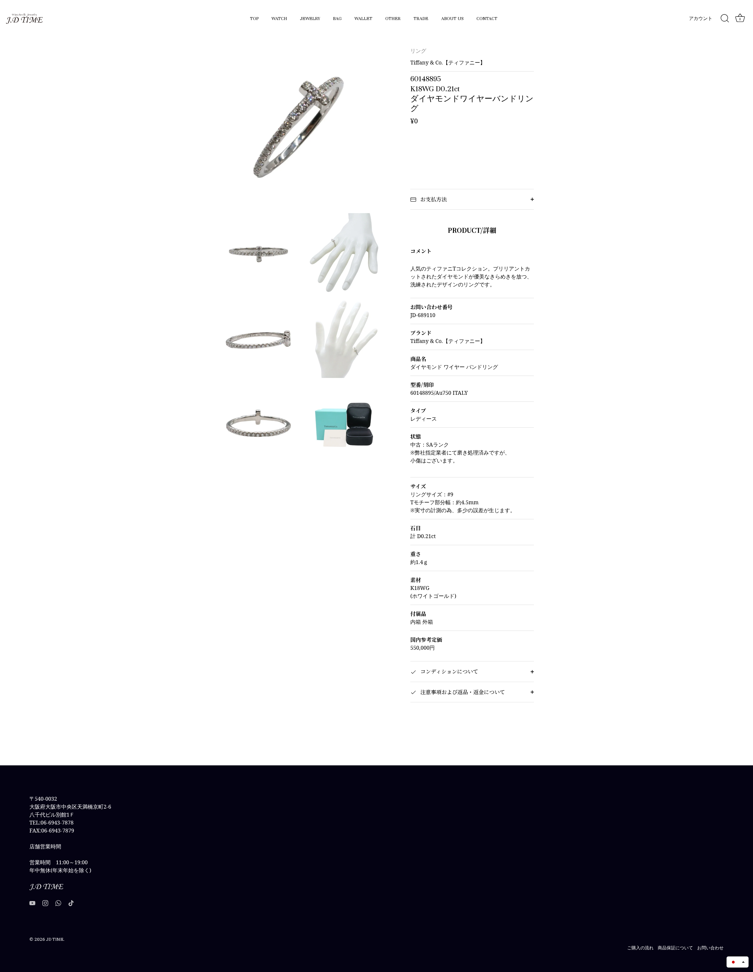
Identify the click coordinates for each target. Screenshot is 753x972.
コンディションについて (448, 671)
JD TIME (54, 939)
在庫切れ (472, 147)
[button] (737, 962)
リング (418, 51)
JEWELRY (310, 18)
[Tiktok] (71, 903)
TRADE (421, 18)
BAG (337, 18)
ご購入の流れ (640, 948)
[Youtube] (32, 903)
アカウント (700, 18)
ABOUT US (452, 18)
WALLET (363, 18)
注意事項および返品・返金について (462, 692)
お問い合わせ (710, 948)
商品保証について (675, 948)
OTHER (393, 18)
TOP (254, 18)
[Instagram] (45, 903)
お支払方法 (433, 199)
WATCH (279, 18)
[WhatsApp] (58, 903)
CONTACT (487, 18)
